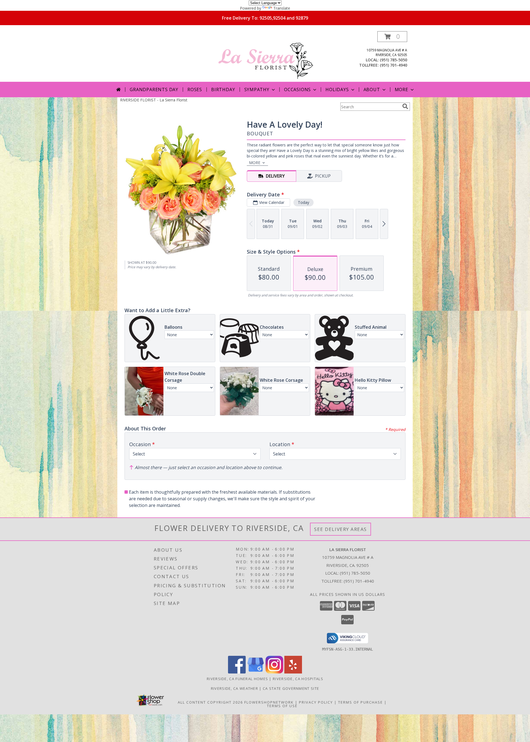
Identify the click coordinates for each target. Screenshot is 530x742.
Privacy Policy (316, 702)
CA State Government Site (291, 688)
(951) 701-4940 (393, 65)
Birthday (223, 89)
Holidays (337, 89)
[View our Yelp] (293, 672)
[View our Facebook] (237, 672)
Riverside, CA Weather (234, 688)
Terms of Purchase (360, 702)
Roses (194, 89)
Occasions (297, 89)
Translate (281, 8)
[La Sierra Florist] (265, 56)
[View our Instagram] (274, 672)
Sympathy (256, 89)
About (372, 89)
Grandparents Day (154, 89)
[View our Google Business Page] (255, 672)
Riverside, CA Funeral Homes (237, 678)
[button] (392, 36)
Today (303, 202)
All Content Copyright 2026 (210, 702)
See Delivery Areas (340, 529)
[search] (405, 106)
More (401, 89)
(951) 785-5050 (393, 59)
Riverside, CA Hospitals (298, 678)
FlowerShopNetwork (269, 702)
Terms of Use (282, 705)
